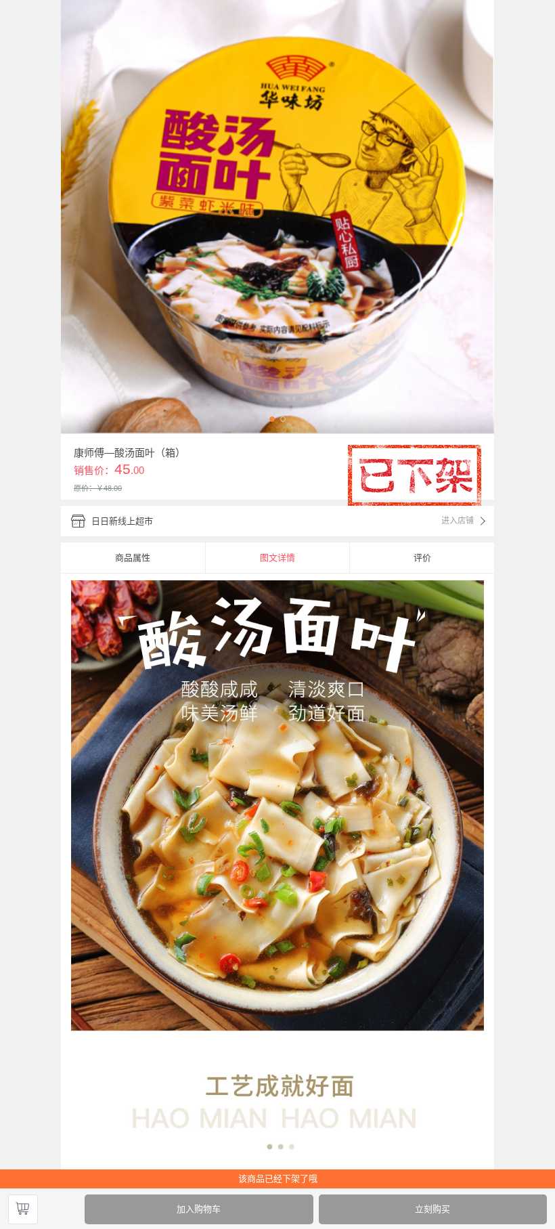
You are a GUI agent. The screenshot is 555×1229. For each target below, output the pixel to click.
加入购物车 (199, 1209)
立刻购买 (432, 1209)
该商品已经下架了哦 (277, 1178)
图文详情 (277, 558)
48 (108, 488)
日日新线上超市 (122, 521)
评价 (422, 558)
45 (122, 469)
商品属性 (132, 558)
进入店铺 (457, 520)
